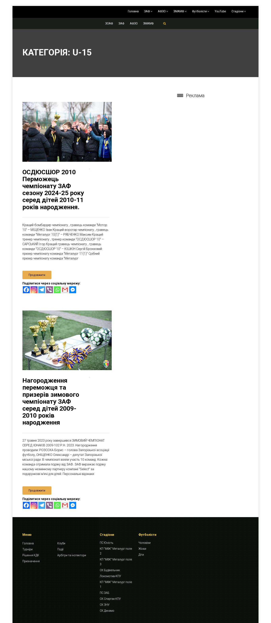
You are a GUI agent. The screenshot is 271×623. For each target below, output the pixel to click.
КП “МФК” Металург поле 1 (116, 584)
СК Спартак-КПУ (110, 598)
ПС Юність (106, 542)
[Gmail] (65, 289)
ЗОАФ (109, 23)
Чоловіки (144, 542)
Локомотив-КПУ (110, 576)
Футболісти (199, 11)
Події (60, 549)
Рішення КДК (30, 555)
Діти (141, 554)
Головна (133, 11)
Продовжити (37, 275)
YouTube (220, 11)
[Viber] (49, 289)
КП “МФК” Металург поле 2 (116, 551)
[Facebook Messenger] (72, 289)
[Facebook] (26, 289)
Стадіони (238, 11)
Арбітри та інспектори (71, 555)
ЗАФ (147, 11)
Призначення (31, 561)
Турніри (27, 549)
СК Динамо (107, 610)
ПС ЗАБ (104, 592)
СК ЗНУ (105, 604)
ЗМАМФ (179, 11)
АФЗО (162, 11)
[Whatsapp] (57, 289)
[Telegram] (41, 289)
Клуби (61, 543)
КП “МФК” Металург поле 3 (116, 562)
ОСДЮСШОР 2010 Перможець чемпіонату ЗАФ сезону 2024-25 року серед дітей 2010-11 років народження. (53, 189)
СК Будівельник (110, 570)
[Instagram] (34, 289)
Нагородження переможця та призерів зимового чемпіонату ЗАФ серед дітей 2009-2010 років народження (50, 401)
